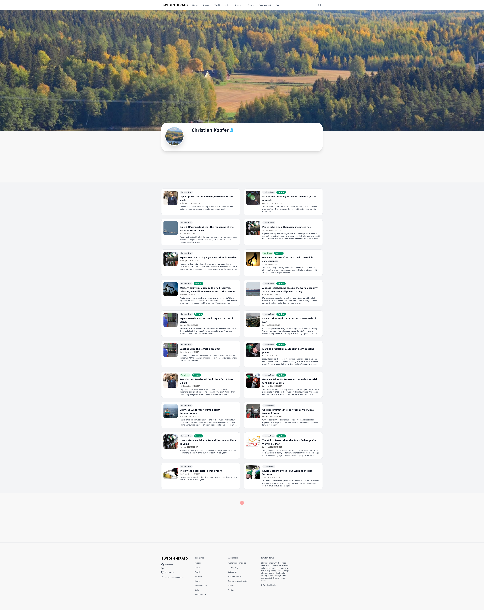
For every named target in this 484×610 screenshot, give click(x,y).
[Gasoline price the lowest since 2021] (170, 350)
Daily (197, 590)
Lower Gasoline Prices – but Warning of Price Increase (287, 472)
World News (268, 253)
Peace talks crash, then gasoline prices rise (286, 226)
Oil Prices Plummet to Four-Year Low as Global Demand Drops (288, 411)
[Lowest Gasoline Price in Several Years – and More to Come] (170, 441)
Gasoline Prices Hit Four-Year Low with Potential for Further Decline (289, 381)
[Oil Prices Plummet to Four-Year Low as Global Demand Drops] (253, 411)
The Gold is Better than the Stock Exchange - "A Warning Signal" (289, 442)
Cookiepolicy (233, 567)
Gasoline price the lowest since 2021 (200, 348)
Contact (231, 590)
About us (231, 585)
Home (195, 5)
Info (277, 5)
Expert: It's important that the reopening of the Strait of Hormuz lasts (207, 228)
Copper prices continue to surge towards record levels (206, 198)
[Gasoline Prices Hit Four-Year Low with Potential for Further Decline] (253, 381)
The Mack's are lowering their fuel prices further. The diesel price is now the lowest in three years (208, 478)
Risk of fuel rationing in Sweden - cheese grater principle (289, 198)
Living (227, 5)
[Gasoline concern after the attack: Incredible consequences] (253, 259)
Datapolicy (232, 572)
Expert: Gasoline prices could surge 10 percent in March (207, 320)
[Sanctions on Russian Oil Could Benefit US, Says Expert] (170, 381)
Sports (250, 5)
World (217, 5)
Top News (281, 192)
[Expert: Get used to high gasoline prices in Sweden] (170, 259)
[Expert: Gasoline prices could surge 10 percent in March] (170, 320)
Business (239, 5)
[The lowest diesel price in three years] (170, 472)
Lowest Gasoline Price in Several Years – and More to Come (208, 442)
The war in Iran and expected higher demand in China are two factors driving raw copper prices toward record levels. (206, 207)
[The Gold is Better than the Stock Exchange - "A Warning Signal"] (253, 441)
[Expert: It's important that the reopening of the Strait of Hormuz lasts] (170, 228)
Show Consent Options (174, 577)
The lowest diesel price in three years (201, 470)
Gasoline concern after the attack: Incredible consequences (287, 259)
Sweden (206, 5)
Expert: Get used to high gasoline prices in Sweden (208, 257)
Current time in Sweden (238, 581)
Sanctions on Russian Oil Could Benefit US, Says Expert (206, 381)
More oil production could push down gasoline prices (288, 350)
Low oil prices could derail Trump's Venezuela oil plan (289, 320)
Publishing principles (237, 563)
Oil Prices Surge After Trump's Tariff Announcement (200, 411)
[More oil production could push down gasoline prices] (253, 350)
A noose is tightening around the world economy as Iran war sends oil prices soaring (289, 289)
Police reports (200, 594)
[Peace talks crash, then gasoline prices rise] (253, 228)
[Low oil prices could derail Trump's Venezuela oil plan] (253, 320)
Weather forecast (235, 576)
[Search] (320, 5)
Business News (186, 192)
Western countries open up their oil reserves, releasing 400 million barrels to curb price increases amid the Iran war (209, 289)
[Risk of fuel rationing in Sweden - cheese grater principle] (253, 198)
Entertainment (265, 5)
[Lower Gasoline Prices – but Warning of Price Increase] (253, 472)
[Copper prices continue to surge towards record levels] (170, 198)
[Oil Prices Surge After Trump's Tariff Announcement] (170, 411)
